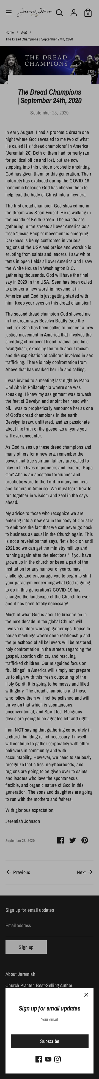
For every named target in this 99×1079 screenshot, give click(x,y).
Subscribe (49, 1041)
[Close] (86, 995)
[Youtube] (48, 1059)
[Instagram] (57, 1059)
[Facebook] (38, 1059)
